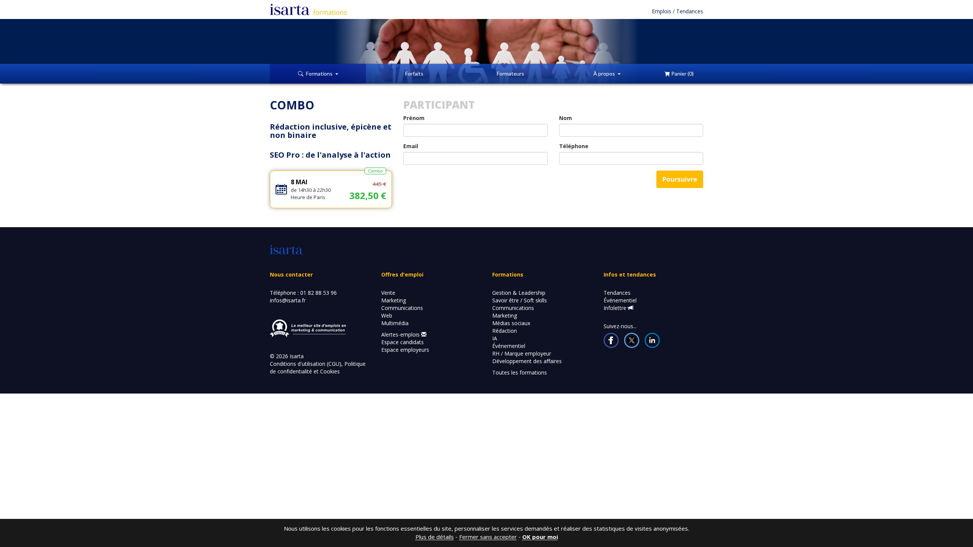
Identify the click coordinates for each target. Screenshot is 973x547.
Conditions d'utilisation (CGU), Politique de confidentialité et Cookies (318, 367)
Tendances (689, 11)
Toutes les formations (519, 372)
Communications (402, 307)
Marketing (393, 300)
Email (410, 146)
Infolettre (616, 307)
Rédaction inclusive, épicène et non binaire (330, 131)
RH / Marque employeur (521, 353)
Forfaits (414, 73)
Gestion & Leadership (518, 292)
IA (494, 338)
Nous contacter (291, 274)
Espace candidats (402, 342)
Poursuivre (679, 179)
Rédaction (504, 330)
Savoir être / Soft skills (519, 300)
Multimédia (395, 323)
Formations (320, 73)
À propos (605, 73)
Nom (565, 118)
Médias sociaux (511, 323)
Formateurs (510, 73)
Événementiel (508, 345)
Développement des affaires (527, 361)
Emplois (662, 11)
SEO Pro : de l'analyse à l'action (330, 155)
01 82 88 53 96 (318, 292)
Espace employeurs (405, 349)
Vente (388, 292)
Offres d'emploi (402, 274)
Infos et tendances (630, 274)
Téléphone (573, 146)
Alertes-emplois (401, 334)
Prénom (414, 118)
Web (386, 315)
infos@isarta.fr (288, 300)
